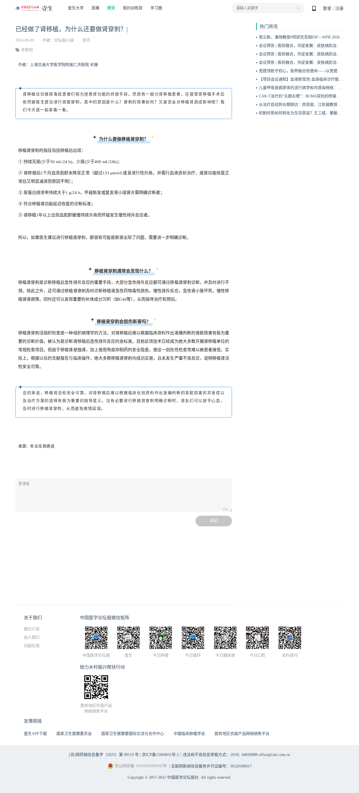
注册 (339, 8)
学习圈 (156, 8)
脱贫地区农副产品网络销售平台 (242, 734)
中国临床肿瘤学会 (189, 734)
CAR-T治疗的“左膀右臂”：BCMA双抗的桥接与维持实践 (307, 96)
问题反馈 (32, 646)
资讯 (111, 8)
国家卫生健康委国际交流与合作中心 (132, 734)
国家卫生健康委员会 (74, 734)
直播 (95, 8)
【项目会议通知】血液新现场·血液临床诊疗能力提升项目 (308, 79)
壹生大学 (76, 8)
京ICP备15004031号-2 (160, 755)
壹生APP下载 (35, 734)
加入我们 (32, 637)
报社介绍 (32, 629)
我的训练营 (132, 8)
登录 (327, 8)
